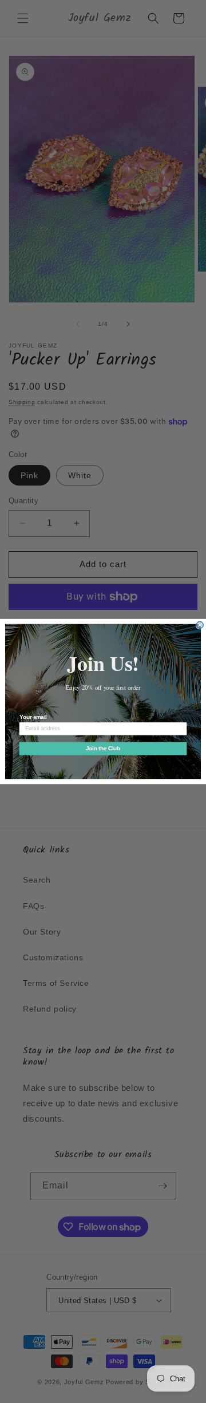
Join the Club (103, 748)
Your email (33, 716)
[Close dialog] (199, 624)
